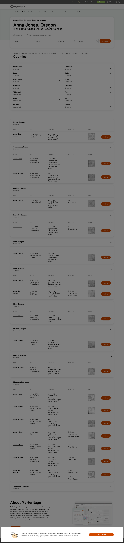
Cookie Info (74, 536)
